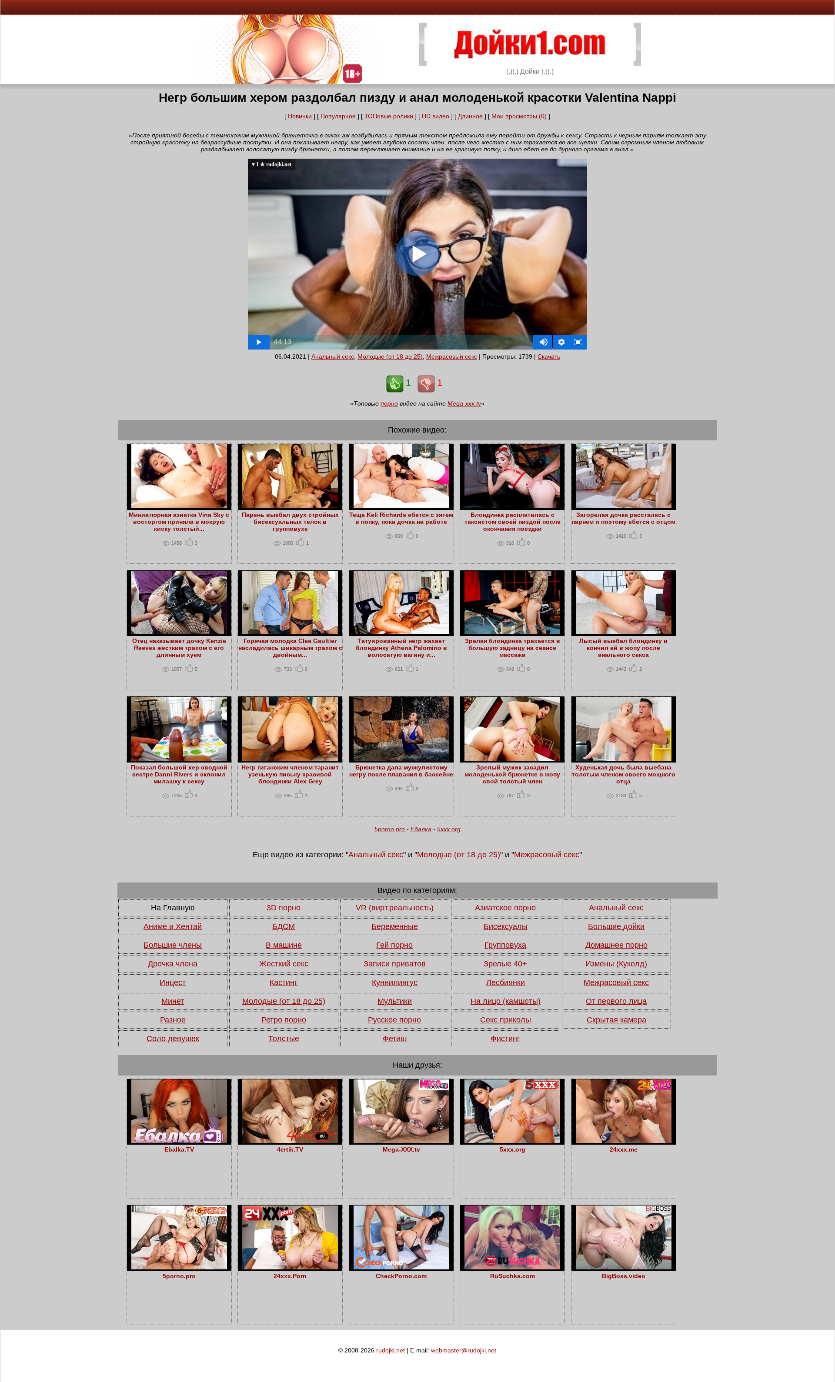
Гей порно (394, 945)
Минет (172, 1001)
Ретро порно (283, 1020)
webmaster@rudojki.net (463, 1350)
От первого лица (616, 1001)
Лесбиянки (505, 982)
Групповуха (505, 945)
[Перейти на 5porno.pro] (179, 1267)
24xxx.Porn (290, 1275)
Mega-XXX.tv (401, 1149)
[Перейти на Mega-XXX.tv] (401, 1140)
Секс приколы (505, 1020)
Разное (173, 1020)
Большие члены (173, 945)
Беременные (394, 926)
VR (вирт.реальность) (395, 907)
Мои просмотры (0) (519, 116)
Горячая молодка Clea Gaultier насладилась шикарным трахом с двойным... (290, 647)
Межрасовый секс (451, 356)
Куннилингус (395, 982)
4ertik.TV (290, 1149)
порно (389, 403)
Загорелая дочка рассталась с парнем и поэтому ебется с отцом (623, 518)
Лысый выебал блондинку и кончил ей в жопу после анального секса (623, 647)
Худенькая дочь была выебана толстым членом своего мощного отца (623, 774)
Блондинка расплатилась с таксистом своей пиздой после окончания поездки (512, 521)
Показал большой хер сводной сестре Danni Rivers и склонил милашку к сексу (179, 774)
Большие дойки (616, 926)
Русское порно (394, 1020)
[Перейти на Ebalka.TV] (179, 1140)
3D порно (284, 907)
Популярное (338, 116)
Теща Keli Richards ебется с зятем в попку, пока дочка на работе (401, 518)
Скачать (549, 356)
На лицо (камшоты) (506, 1001)
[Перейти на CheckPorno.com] (401, 1267)
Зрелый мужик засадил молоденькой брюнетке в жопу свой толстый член (512, 774)
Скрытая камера (616, 1020)
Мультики (394, 1001)
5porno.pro (389, 829)
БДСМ (283, 926)
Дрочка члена (172, 963)
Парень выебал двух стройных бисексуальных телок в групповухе (290, 521)
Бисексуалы (506, 926)
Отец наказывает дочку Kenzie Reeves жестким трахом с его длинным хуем (179, 647)
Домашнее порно (616, 945)
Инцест (173, 982)
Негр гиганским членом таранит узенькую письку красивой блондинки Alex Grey (290, 774)
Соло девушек (173, 1038)
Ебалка (421, 829)
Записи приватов (395, 963)
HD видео (435, 116)
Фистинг (505, 1038)
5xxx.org (449, 829)
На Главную (173, 907)
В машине (284, 945)
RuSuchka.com (512, 1275)
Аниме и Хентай (173, 926)
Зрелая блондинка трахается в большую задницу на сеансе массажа (512, 647)
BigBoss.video (623, 1275)
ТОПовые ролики (388, 116)
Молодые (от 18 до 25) (390, 356)
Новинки (300, 116)
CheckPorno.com (401, 1275)
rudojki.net (390, 1350)
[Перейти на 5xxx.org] (512, 1140)
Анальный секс (332, 356)
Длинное (470, 116)
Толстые (283, 1038)
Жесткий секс (283, 963)
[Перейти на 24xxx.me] (623, 1140)
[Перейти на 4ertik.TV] (290, 1140)
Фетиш (395, 1038)
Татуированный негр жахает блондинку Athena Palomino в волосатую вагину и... (401, 647)
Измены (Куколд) (616, 963)
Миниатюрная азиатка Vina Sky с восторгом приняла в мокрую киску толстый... (179, 521)
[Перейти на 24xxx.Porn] (290, 1267)
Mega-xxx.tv (464, 403)
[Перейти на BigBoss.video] (623, 1267)
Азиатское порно (505, 907)
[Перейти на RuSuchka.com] (512, 1267)
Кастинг (283, 982)
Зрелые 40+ (505, 963)
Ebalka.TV (179, 1149)
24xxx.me (624, 1149)
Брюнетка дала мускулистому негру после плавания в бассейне (401, 771)
